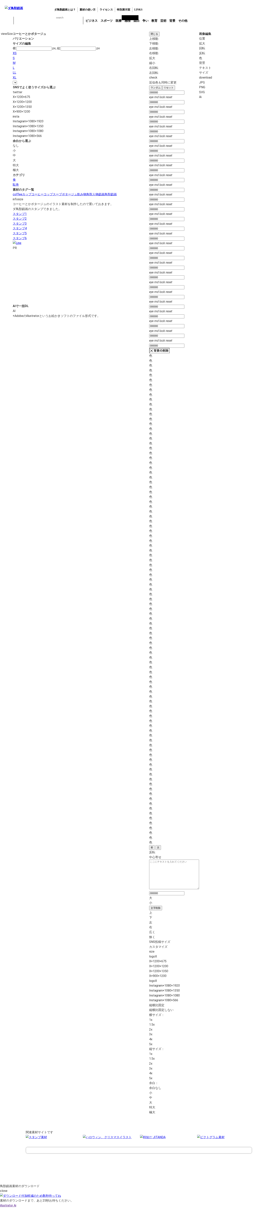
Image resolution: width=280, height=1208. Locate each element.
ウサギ (28, 20)
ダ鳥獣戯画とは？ (65, 9)
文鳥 (58, 20)
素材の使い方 (88, 9)
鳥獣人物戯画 (95, 194)
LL (14, 72)
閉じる (154, 34)
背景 (172, 20)
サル (68, 20)
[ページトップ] (139, 1150)
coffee (17, 194)
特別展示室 (123, 9)
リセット (169, 87)
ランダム (156, 87)
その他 (182, 20)
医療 (119, 20)
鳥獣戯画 (111, 194)
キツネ (38, 20)
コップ (48, 194)
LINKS (138, 9)
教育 (154, 20)
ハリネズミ (78, 20)
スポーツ (107, 20)
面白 (137, 20)
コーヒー (37, 194)
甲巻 (8, 20)
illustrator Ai (8, 1205)
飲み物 (81, 194)
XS (15, 53)
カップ (26, 194)
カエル (18, 20)
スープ (57, 194)
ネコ (48, 20)
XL (14, 77)
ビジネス (92, 20)
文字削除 (156, 908)
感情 (128, 20)
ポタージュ (69, 194)
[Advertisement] (65, 277)
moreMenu (198, 20)
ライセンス (106, 9)
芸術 (163, 20)
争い (145, 20)
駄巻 (16, 184)
